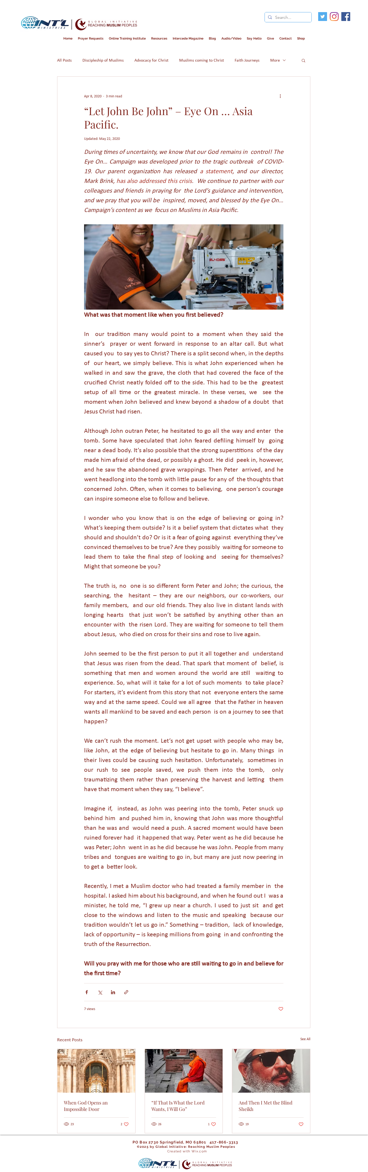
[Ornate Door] (96, 1071)
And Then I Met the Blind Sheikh (265, 1105)
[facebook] (345, 16)
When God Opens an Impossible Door (86, 1105)
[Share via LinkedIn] (113, 992)
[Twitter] (322, 16)
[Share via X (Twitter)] (99, 992)
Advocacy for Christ (151, 60)
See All (305, 1039)
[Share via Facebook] (86, 992)
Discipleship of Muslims (103, 60)
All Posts (64, 60)
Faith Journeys (247, 60)
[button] (188, 38)
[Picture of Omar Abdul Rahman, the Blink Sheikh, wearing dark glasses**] (271, 1071)
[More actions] (280, 96)
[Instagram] (334, 16)
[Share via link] (126, 992)
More (275, 60)
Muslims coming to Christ (201, 60)
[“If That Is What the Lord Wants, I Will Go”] (184, 1071)
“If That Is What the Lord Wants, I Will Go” (177, 1105)
